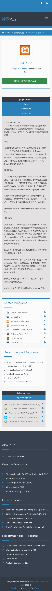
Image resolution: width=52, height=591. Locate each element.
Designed (26, 588)
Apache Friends (20, 68)
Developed (15, 588)
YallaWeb (37, 588)
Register (9, 9)
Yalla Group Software (39, 581)
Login (7, 3)
